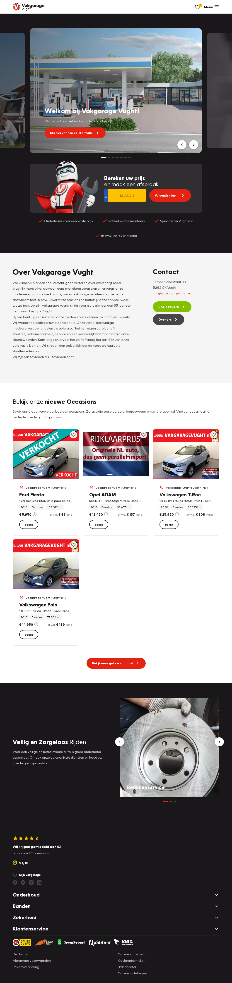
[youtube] (23, 882)
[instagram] (31, 882)
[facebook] (15, 882)
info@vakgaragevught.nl (172, 293)
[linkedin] (39, 882)
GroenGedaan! (74, 942)
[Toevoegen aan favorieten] (73, 434)
